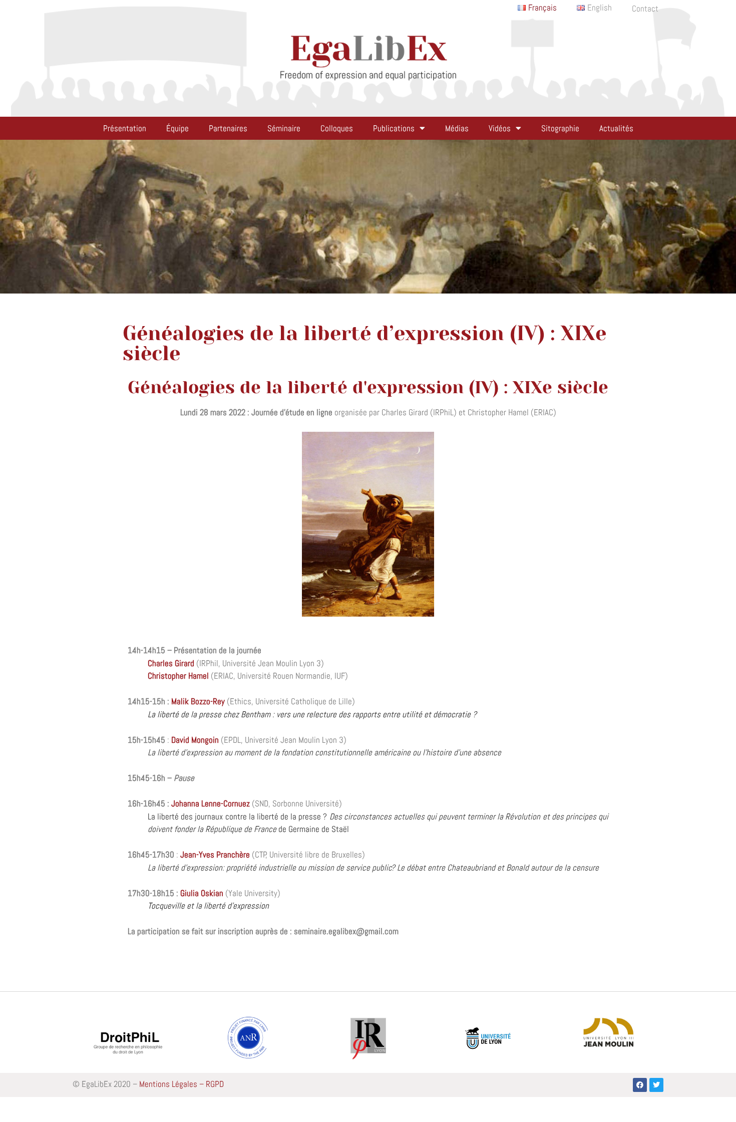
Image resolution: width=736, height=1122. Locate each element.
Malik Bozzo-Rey (198, 701)
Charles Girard (171, 663)
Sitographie (560, 128)
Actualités (616, 128)
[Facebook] (640, 1085)
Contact (645, 8)
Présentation (124, 128)
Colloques (336, 128)
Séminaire (283, 128)
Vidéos (500, 128)
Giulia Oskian (201, 893)
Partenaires (228, 128)
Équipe (177, 128)
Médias (457, 128)
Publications (394, 128)
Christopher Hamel (178, 675)
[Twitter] (656, 1085)
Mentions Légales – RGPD (181, 1083)
